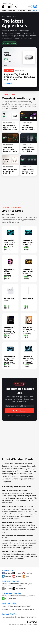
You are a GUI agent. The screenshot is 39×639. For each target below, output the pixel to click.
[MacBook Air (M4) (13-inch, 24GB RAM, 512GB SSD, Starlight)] (29, 266)
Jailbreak (19, 609)
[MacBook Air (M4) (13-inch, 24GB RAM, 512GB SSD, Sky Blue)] (10, 353)
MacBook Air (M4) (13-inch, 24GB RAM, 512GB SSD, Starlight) (28, 273)
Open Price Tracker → (9, 215)
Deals (29, 606)
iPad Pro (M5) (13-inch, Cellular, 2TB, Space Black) (9, 330)
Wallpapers (18, 606)
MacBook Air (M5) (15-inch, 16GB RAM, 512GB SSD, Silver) (9, 244)
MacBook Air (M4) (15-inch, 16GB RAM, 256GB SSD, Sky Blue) (28, 361)
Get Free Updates (19, 411)
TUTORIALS (11, 11)
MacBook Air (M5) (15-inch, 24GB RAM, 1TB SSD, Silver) (28, 244)
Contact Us (32, 617)
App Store (8, 588)
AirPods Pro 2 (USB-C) (9, 299)
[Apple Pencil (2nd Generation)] (29, 295)
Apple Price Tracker (30, 556)
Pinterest (29, 573)
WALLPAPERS (21, 11)
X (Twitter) (19, 573)
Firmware (12, 609)
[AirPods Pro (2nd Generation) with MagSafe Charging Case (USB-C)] (10, 295)
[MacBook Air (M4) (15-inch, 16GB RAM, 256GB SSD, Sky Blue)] (29, 353)
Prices (24, 606)
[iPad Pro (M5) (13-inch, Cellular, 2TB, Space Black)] (10, 324)
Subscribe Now (10, 598)
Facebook (8, 573)
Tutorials (10, 606)
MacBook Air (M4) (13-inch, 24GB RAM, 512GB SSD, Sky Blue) (9, 361)
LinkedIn (8, 576)
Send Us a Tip (23, 617)
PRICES (29, 11)
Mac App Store (21, 588)
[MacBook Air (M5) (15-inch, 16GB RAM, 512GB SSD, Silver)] (10, 237)
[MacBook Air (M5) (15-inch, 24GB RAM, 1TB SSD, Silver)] (29, 237)
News (4, 606)
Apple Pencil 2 (28, 298)
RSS (27, 576)
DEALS (35, 11)
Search (31, 609)
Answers (5, 609)
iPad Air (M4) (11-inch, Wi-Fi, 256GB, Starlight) (29, 330)
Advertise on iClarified (9, 617)
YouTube (19, 576)
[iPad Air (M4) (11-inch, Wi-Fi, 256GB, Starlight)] (29, 324)
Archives (26, 609)
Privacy (34, 624)
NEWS (4, 11)
